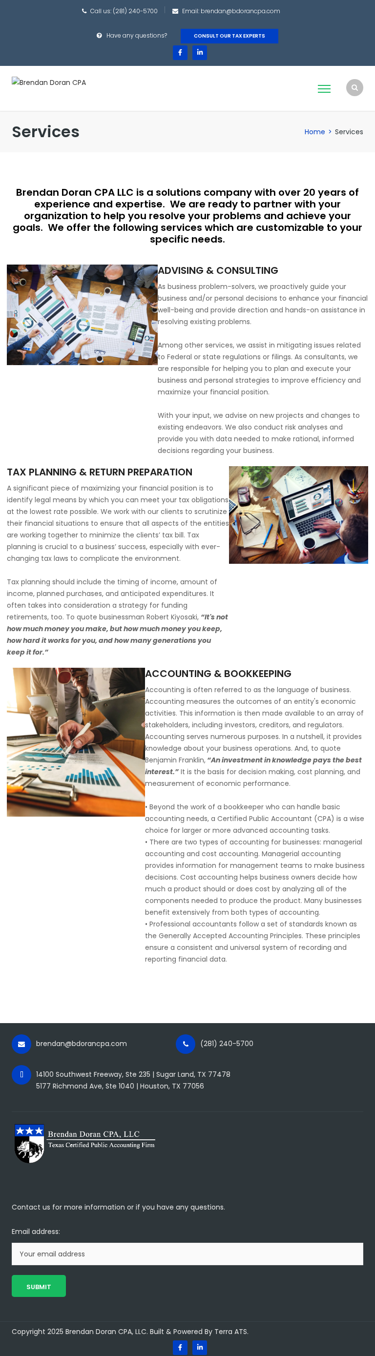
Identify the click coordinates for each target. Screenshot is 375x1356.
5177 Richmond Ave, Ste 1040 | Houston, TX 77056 (120, 1086)
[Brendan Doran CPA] (49, 82)
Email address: (36, 1231)
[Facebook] (180, 52)
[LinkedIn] (199, 52)
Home (315, 132)
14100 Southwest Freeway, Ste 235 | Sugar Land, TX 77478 (133, 1074)
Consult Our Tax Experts (229, 36)
